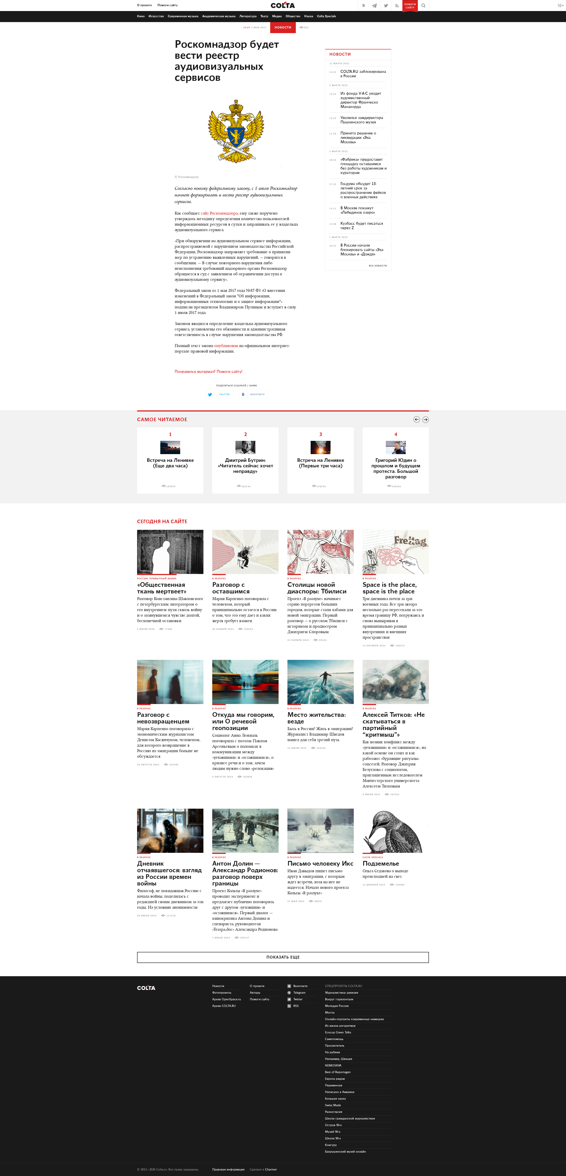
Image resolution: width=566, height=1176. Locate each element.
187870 (171, 486)
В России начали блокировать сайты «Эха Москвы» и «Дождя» (361, 250)
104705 (395, 794)
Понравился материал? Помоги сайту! (208, 372)
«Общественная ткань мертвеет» (162, 588)
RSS (296, 1006)
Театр (264, 16)
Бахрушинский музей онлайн (345, 1151)
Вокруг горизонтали (339, 999)
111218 (171, 916)
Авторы (255, 992)
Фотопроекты (221, 992)
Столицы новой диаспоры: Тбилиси (316, 588)
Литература (247, 16)
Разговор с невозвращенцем (163, 718)
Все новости (378, 266)
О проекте (144, 5)
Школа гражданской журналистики (350, 1118)
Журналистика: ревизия (341, 992)
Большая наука (335, 1098)
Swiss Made (333, 1105)
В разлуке (219, 579)
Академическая (218, 16)
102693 (248, 629)
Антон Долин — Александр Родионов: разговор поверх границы (245, 874)
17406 (168, 629)
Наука (308, 16)
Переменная (333, 1085)
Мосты (330, 1012)
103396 (174, 765)
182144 (246, 486)
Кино (141, 16)
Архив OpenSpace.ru (226, 999)
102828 (247, 777)
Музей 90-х (332, 1131)
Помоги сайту (167, 5)
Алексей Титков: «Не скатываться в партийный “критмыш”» (394, 725)
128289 (400, 885)
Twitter (297, 999)
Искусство (156, 16)
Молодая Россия (337, 1006)
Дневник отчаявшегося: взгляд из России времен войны (169, 874)
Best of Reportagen (338, 1072)
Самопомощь (334, 1039)
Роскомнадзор (188, 177)
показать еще (283, 957)
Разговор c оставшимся (231, 588)
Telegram (299, 992)
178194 (321, 486)
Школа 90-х (333, 1138)
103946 (321, 748)
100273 (400, 646)
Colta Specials (326, 16)
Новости (283, 27)
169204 (396, 486)
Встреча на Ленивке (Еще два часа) (170, 463)
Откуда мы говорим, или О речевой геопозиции (243, 722)
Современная (183, 16)
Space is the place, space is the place (390, 588)
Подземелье (381, 864)
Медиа (277, 16)
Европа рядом (335, 1078)
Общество (293, 16)
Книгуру (331, 1145)
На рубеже (332, 1052)
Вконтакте (300, 986)
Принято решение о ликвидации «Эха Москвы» (358, 137)
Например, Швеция (338, 1059)
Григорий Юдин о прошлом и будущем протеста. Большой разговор (395, 468)
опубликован (226, 346)
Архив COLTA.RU (224, 1006)
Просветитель (334, 1045)
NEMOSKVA (333, 1065)
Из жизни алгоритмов (340, 1025)
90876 (318, 901)
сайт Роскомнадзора (219, 214)
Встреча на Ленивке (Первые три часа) (320, 463)
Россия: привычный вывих (157, 579)
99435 (323, 640)
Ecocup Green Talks (338, 1032)
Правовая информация (228, 1169)
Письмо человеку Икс (320, 864)
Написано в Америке (339, 1092)
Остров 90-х (333, 1125)
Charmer (271, 1169)
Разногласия (333, 1112)
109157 (244, 938)
